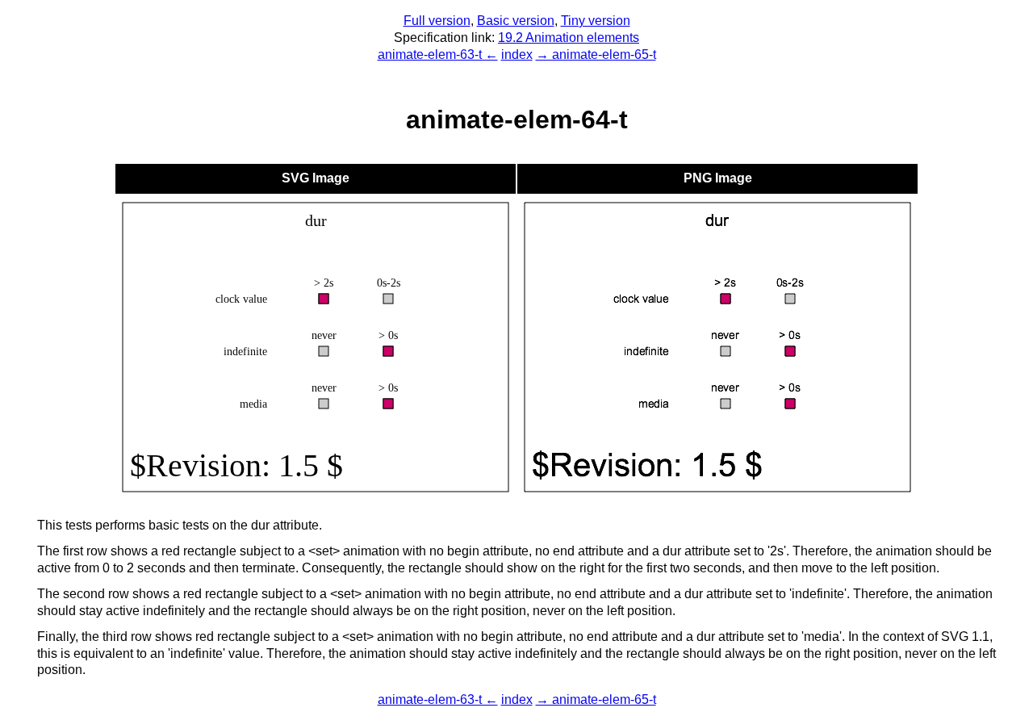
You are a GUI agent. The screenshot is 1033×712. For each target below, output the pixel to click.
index (517, 54)
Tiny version (595, 20)
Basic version (515, 20)
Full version (437, 20)
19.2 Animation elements (568, 37)
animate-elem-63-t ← (438, 54)
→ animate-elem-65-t (596, 54)
